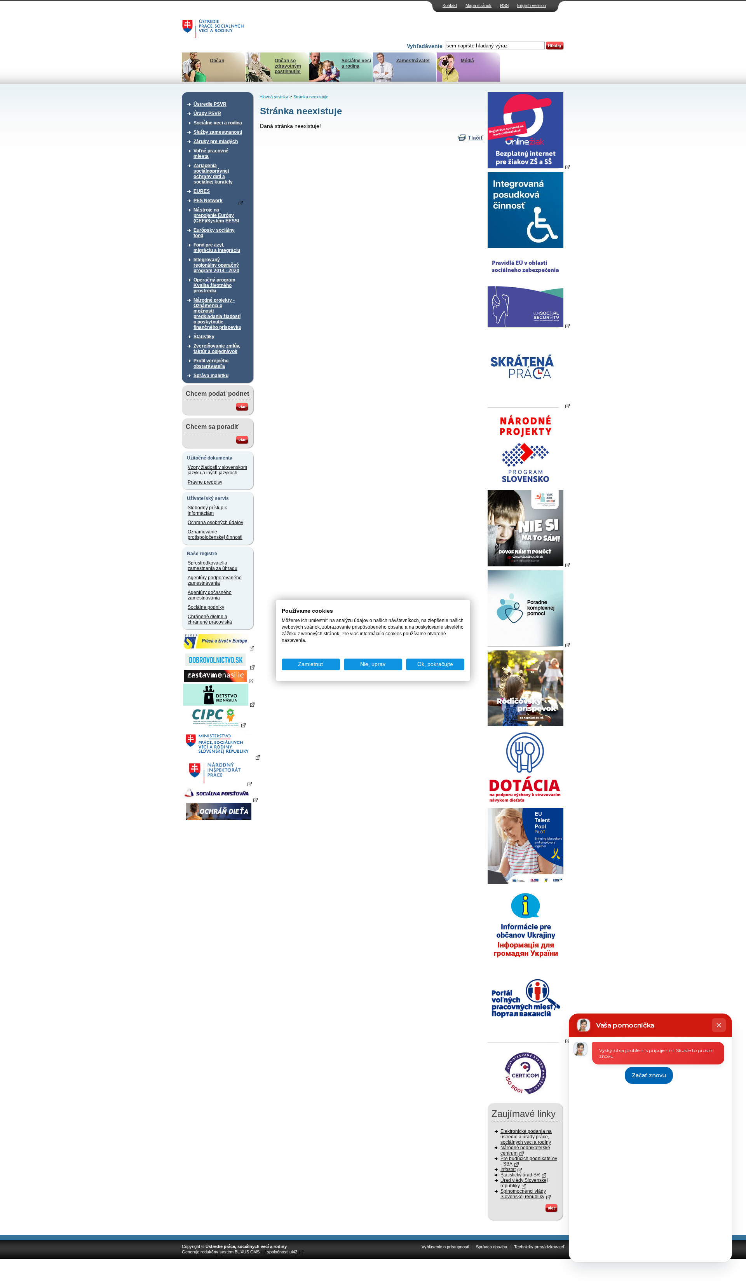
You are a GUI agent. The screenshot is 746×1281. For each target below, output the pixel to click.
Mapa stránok (478, 5)
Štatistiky (203, 336)
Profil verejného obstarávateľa (210, 363)
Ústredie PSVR (210, 104)
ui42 (293, 1252)
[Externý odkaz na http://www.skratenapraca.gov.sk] (529, 405)
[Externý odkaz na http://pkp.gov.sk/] (529, 644)
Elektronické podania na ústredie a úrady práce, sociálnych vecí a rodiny (526, 1137)
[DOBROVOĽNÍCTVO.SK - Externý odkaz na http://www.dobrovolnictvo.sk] (218, 666)
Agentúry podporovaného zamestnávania (215, 580)
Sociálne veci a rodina (356, 63)
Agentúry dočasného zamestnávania (210, 595)
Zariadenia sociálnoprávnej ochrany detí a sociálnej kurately (213, 174)
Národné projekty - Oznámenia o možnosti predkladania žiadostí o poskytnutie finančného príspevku (217, 313)
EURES (201, 191)
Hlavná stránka (274, 96)
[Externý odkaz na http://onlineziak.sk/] (529, 166)
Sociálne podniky (206, 607)
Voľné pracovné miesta (210, 153)
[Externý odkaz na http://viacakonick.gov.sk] (529, 564)
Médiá (467, 60)
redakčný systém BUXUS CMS (230, 1252)
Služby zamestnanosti (217, 132)
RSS (504, 5)
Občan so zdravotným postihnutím (288, 66)
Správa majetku (210, 375)
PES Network (208, 200)
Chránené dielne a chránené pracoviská (210, 619)
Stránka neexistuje (310, 96)
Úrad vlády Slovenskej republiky (524, 1183)
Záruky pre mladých (215, 141)
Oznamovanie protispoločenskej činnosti (215, 534)
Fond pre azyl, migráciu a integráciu (216, 247)
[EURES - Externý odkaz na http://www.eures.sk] (218, 647)
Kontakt (450, 5)
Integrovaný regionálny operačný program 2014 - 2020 (216, 265)
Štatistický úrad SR (520, 1175)
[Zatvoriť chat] (719, 1025)
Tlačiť (475, 138)
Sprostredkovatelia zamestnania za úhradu (212, 565)
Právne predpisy (205, 482)
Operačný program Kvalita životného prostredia (214, 285)
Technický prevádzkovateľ (539, 1246)
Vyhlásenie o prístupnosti (445, 1246)
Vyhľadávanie (425, 46)
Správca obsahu (491, 1246)
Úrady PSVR (207, 113)
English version (531, 5)
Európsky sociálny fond (214, 232)
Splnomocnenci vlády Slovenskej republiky (523, 1193)
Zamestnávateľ (413, 60)
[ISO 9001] (525, 1098)
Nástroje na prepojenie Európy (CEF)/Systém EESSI (216, 215)
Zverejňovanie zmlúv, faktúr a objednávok (216, 348)
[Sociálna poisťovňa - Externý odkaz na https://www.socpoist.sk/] (220, 799)
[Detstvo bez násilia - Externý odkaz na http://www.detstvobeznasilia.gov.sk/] (218, 704)
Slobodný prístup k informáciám (207, 510)
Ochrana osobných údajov (215, 522)
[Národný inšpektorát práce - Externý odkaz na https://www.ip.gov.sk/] (218, 783)
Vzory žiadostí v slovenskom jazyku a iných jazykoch (217, 470)
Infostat (508, 1169)
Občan (217, 60)
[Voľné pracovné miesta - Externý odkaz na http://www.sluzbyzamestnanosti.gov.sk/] (529, 1040)
